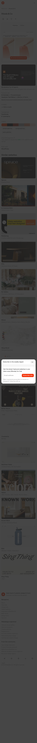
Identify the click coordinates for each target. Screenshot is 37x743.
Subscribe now (28, 375)
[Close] (32, 362)
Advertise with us (15, 381)
